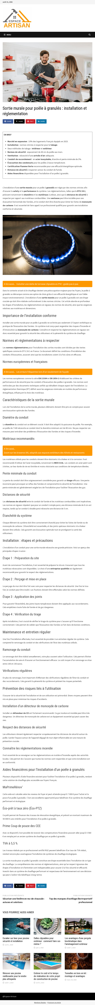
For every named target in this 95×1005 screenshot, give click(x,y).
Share (9, 121)
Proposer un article (54, 1003)
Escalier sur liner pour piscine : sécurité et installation (16, 940)
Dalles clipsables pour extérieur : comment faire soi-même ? (47, 941)
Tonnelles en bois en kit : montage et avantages (76, 975)
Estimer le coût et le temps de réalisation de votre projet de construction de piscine (47, 976)
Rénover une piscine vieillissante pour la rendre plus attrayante (14, 976)
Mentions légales (40, 1003)
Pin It (32, 121)
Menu (8, 35)
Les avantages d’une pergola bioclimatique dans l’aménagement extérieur (78, 941)
